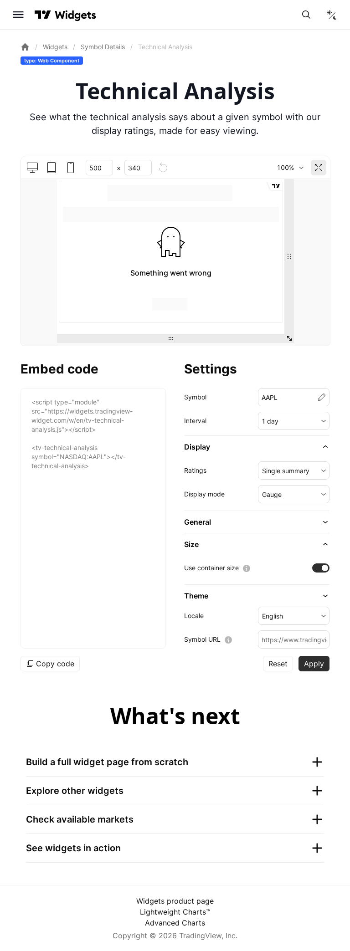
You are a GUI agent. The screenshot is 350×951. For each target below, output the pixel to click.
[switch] (320, 568)
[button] (294, 421)
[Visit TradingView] (43, 14)
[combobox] (290, 167)
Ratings (195, 470)
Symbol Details (103, 47)
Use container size (211, 568)
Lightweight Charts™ (175, 911)
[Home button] (75, 14)
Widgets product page (175, 900)
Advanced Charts (175, 922)
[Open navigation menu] (18, 14)
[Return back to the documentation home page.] (25, 46)
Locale (194, 615)
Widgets (55, 47)
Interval (195, 420)
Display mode (204, 494)
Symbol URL (202, 639)
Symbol (195, 397)
